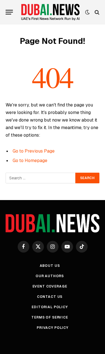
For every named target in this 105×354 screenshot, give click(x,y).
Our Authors (50, 276)
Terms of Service (49, 317)
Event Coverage (49, 286)
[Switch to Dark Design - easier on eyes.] (87, 12)
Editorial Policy (49, 307)
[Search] (96, 12)
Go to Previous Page (34, 151)
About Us (50, 265)
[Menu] (9, 12)
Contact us (49, 296)
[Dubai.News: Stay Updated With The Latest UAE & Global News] (50, 12)
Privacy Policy (52, 328)
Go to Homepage (30, 160)
